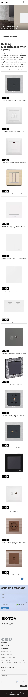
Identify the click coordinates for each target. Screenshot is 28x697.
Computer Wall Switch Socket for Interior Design (14, 100)
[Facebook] (2, 624)
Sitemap (16, 694)
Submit (5, 608)
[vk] (12, 624)
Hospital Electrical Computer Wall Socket (14, 574)
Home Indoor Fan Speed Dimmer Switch (14, 131)
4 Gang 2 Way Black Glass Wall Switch (14, 479)
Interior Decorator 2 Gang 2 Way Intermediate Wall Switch (14, 259)
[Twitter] (7, 624)
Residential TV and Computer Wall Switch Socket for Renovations (14, 510)
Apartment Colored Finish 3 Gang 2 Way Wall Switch (14, 194)
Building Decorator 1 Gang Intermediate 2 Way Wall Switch (14, 227)
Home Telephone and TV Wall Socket (14, 447)
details (9, 98)
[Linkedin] (5, 624)
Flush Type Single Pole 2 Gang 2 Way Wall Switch (14, 291)
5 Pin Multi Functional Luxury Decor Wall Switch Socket (14, 416)
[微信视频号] (6, 639)
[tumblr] (10, 624)
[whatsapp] (10, 639)
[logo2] (14, 618)
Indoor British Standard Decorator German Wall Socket (14, 543)
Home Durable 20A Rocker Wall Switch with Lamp (14, 162)
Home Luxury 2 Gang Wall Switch (14, 384)
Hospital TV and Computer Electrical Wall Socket (14, 353)
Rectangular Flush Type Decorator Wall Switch (14, 322)
